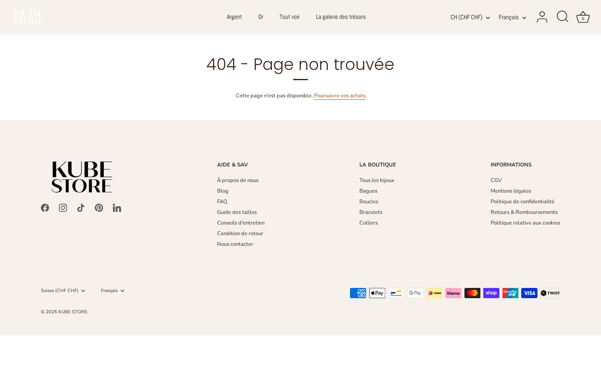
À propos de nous (237, 180)
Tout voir (290, 17)
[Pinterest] (99, 207)
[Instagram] (63, 207)
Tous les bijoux (376, 180)
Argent (234, 17)
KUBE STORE (72, 312)
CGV (496, 180)
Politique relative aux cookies (525, 223)
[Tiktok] (81, 207)
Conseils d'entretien (241, 223)
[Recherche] (563, 17)
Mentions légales (511, 191)
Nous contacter (235, 244)
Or (260, 17)
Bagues (368, 191)
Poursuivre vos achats (340, 95)
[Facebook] (45, 207)
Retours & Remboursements (524, 212)
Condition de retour (240, 233)
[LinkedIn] (117, 207)
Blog (223, 191)
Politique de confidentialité (522, 201)
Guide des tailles (237, 212)
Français (509, 17)
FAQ (222, 201)
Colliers (368, 223)
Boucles (368, 201)
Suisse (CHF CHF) (59, 291)
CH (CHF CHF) (466, 17)
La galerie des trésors (341, 17)
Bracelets (370, 212)
